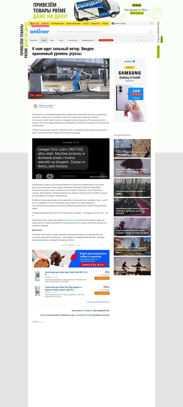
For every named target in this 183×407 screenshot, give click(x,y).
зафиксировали (74, 223)
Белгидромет (37, 120)
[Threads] (152, 40)
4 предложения (102, 293)
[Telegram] (137, 40)
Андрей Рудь (84, 95)
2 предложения (102, 278)
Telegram (88, 310)
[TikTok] (149, 40)
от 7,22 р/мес (105, 275)
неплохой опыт (70, 220)
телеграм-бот (81, 315)
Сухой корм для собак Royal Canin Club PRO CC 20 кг (66, 273)
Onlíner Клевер (120, 23)
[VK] (145, 40)
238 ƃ (107, 271)
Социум (35, 322)
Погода (41, 322)
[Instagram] (141, 40)
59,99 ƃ (106, 286)
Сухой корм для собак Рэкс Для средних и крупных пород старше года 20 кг (63, 288)
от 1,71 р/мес (105, 290)
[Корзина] (151, 32)
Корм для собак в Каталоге (98, 302)
